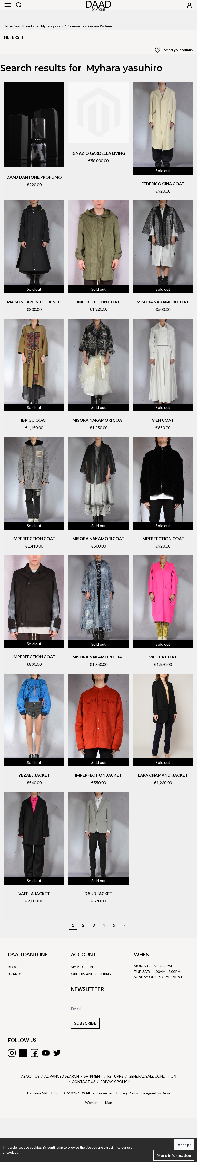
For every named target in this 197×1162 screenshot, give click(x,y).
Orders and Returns (91, 974)
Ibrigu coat (34, 420)
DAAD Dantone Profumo (34, 177)
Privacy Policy (115, 1081)
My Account (83, 967)
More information (174, 1155)
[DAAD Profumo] (34, 124)
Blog (13, 967)
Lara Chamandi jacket (163, 775)
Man (108, 1102)
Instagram (12, 1053)
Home (8, 26)
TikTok (23, 1053)
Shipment (93, 1076)
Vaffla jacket (34, 893)
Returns (115, 1076)
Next (124, 922)
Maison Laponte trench (34, 301)
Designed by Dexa (155, 1093)
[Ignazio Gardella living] (98, 112)
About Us (30, 1076)
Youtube (46, 1053)
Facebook (34, 1053)
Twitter (57, 1053)
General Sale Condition (152, 1076)
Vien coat (163, 420)
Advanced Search (61, 1076)
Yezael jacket (34, 775)
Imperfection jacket (98, 775)
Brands (15, 974)
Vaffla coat (163, 656)
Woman (91, 1102)
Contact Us (83, 1081)
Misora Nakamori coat (163, 301)
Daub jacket (98, 893)
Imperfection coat (98, 301)
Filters (11, 37)
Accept (184, 1144)
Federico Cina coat (162, 183)
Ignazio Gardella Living (98, 153)
